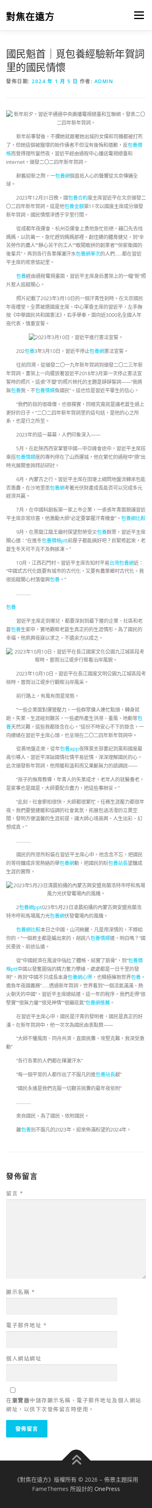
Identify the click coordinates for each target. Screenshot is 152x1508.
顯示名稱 (20, 1291)
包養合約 (78, 197)
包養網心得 (80, 977)
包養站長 (118, 863)
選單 (136, 15)
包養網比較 (133, 518)
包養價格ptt (55, 540)
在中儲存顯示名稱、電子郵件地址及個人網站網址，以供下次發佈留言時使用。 (73, 1404)
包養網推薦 (98, 1002)
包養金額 (74, 206)
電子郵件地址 (26, 1325)
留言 (14, 1193)
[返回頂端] (76, 1460)
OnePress (107, 1489)
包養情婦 (45, 390)
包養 (21, 276)
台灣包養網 (121, 562)
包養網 (62, 175)
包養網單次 (88, 253)
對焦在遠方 (30, 16)
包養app (69, 748)
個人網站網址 (23, 1358)
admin (103, 81)
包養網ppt (30, 907)
